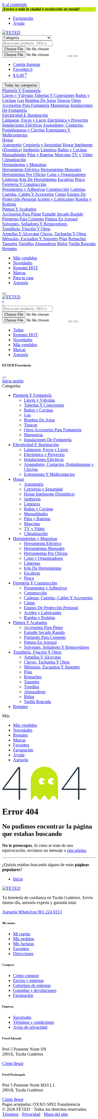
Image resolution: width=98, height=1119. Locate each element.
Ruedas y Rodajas (39, 617)
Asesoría (20, 282)
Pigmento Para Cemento (23, 219)
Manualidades (14, 154)
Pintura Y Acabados (19, 209)
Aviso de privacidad (30, 1027)
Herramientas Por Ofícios (24, 174)
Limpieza (49, 149)
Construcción (57, 189)
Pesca (80, 179)
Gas (20, 100)
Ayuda (18, 23)
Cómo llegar (12, 1063)
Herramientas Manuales (61, 169)
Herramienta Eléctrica (20, 169)
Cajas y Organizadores (66, 174)
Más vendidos (25, 258)
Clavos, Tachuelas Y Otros (63, 233)
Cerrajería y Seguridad (42, 144)
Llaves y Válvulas (17, 95)
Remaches (77, 238)
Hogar (7, 140)
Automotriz (12, 144)
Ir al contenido (14, 4)
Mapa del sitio (56, 1114)
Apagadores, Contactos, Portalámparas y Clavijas (43, 127)
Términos (10, 1114)
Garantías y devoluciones (34, 990)
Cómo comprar (26, 975)
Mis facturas (23, 943)
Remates (9, 248)
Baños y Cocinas (72, 149)
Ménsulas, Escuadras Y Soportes (30, 238)
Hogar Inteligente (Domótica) (49, 494)
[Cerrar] (4, 377)
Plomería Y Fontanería (21, 90)
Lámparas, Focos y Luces (24, 120)
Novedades (22, 263)
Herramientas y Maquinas (24, 164)
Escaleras (66, 179)
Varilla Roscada (82, 243)
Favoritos (21, 745)
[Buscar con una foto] (70, 56)
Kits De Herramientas (38, 179)
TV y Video (82, 154)
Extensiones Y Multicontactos (49, 474)
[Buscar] (76, 56)
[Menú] (4, 293)
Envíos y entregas (28, 980)
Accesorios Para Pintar (21, 214)
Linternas (10, 179)
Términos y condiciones (33, 1022)
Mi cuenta (21, 933)
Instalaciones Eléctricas (22, 125)
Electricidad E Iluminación (25, 115)
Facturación (23, 18)
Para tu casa (23, 277)
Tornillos (26, 243)
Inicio (18, 879)
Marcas (19, 272)
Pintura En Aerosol (61, 219)
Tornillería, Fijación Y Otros (26, 228)
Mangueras (59, 105)
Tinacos (63, 100)
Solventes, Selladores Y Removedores (34, 224)
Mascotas (63, 154)
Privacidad (31, 1114)
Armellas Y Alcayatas (20, 233)
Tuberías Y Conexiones (54, 95)
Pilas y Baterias (40, 154)
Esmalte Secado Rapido (62, 214)
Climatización (14, 159)
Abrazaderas (45, 243)
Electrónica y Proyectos (67, 120)
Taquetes (9, 243)
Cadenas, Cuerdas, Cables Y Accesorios (44, 192)
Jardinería (31, 149)
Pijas (63, 238)
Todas (18, 330)
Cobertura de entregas (32, 985)
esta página (76, 850)
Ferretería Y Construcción (24, 184)
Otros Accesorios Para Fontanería (41, 103)
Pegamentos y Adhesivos (23, 189)
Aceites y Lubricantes (55, 199)
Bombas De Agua (40, 100)
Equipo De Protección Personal (51, 607)
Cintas (60, 194)
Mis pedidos (23, 938)
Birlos (62, 243)
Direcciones (23, 953)
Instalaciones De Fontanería (48, 439)
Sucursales (22, 1017)
